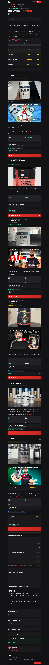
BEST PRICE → (37, 662)
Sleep (36, 657)
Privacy (28, 659)
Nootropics (32, 657)
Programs (18, 659)
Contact (25, 659)
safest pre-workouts (20, 34)
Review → (39, 1)
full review (30, 131)
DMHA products (18, 40)
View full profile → (15, 650)
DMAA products (11, 40)
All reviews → (39, 513)
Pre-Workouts (13, 4)
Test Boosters (27, 657)
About (22, 659)
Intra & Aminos (10, 659)
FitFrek (9, 4)
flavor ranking (18, 274)
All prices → (39, 292)
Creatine (22, 657)
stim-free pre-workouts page (30, 414)
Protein (14, 657)
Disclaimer (32, 659)
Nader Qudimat (13, 13)
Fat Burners (18, 657)
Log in (34, 1)
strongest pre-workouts (17, 565)
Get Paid (14, 659)
